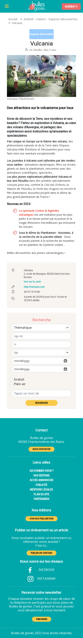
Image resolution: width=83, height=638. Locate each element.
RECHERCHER (41, 403)
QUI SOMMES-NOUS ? (42, 470)
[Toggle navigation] (6, 6)
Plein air (20, 384)
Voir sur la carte (32, 281)
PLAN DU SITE (41, 494)
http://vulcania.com (34, 286)
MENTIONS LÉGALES (41, 489)
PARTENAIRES (41, 499)
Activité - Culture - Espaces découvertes (50, 19)
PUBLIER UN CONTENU (41, 553)
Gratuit (19, 379)
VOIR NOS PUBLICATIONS (41, 518)
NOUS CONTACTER (41, 449)
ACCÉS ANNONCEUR (41, 480)
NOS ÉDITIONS (42, 475)
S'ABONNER (41, 619)
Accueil (12, 19)
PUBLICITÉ (41, 485)
